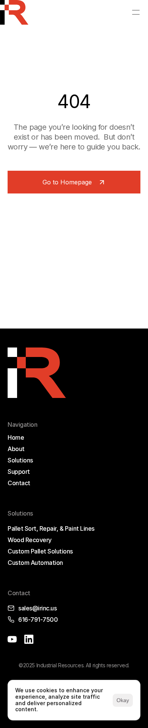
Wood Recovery (30, 540)
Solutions (20, 460)
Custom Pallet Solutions (40, 551)
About (16, 449)
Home (16, 437)
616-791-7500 (38, 619)
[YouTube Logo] (12, 639)
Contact (19, 483)
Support (19, 471)
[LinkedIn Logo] (28, 639)
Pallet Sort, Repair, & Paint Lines (51, 528)
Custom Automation (35, 562)
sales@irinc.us (37, 608)
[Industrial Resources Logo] (14, 12)
